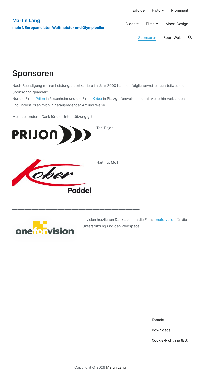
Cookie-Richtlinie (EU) (170, 340)
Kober (97, 98)
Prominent (179, 10)
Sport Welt (172, 37)
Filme (150, 24)
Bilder (130, 24)
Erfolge (139, 10)
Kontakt (158, 320)
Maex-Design (177, 24)
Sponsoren (147, 37)
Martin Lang (26, 20)
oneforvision (165, 219)
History (158, 10)
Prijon (40, 98)
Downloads (161, 330)
